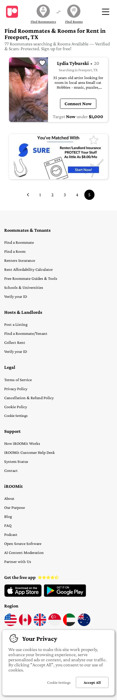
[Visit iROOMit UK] (40, 624)
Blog (8, 516)
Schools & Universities (23, 287)
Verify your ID (15, 296)
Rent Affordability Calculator (28, 269)
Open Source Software (22, 543)
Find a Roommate (19, 242)
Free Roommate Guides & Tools (30, 278)
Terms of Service (18, 379)
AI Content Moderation (24, 552)
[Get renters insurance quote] (58, 156)
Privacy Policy (15, 388)
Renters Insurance (19, 260)
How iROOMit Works (22, 443)
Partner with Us (17, 561)
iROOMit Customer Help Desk (29, 452)
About (9, 498)
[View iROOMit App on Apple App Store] (23, 595)
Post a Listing (16, 324)
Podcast (10, 534)
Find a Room (15, 251)
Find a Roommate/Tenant (25, 333)
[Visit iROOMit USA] (10, 624)
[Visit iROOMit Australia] (84, 624)
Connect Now (78, 103)
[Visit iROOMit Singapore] (54, 624)
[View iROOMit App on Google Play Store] (65, 595)
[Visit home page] (12, 12)
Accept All (92, 682)
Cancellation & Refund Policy (29, 397)
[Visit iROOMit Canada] (25, 624)
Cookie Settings (16, 415)
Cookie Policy (15, 406)
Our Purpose (14, 507)
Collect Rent (14, 342)
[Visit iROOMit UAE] (69, 624)
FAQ (7, 525)
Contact (11, 470)
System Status (16, 461)
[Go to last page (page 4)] (28, 195)
